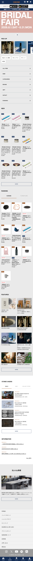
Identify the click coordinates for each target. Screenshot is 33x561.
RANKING (5, 100)
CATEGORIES (6, 79)
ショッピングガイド (6, 519)
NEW (4, 73)
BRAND (5, 84)
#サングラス (15, 57)
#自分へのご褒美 (6, 57)
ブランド (16, 559)
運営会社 (4, 546)
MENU (2, 2)
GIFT (4, 90)
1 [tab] (15, 35)
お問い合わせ (5, 543)
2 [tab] (17, 35)
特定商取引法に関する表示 (8, 527)
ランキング (23, 559)
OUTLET (5, 95)
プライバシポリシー (6, 531)
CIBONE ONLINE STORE (16, 3)
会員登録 (29, 559)
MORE (16, 184)
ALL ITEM (5, 68)
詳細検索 (10, 559)
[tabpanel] (16, 22)
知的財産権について (6, 535)
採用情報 (4, 539)
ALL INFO (28, 458)
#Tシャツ (23, 57)
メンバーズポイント (6, 515)
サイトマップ (5, 523)
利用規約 (4, 511)
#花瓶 (3, 61)
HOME (3, 559)
